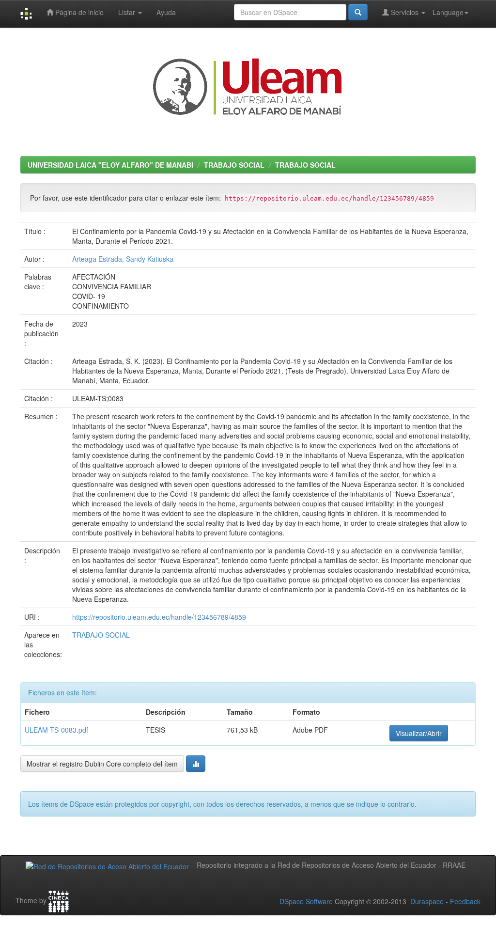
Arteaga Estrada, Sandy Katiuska (122, 259)
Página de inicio (78, 12)
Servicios (404, 12)
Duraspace (427, 901)
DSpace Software (306, 901)
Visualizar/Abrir (419, 733)
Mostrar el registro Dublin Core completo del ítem (102, 763)
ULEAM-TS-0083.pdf (56, 730)
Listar (127, 12)
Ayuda (166, 12)
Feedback (465, 901)
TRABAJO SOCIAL (234, 165)
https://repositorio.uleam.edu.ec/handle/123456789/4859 (159, 617)
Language (448, 12)
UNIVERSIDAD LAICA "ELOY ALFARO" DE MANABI (110, 165)
